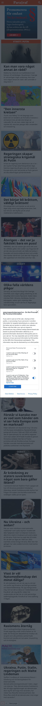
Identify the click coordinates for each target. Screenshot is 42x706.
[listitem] (21, 348)
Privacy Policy (32, 394)
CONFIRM (12, 386)
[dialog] (21, 353)
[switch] (34, 353)
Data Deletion (9, 394)
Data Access (21, 394)
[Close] (38, 312)
